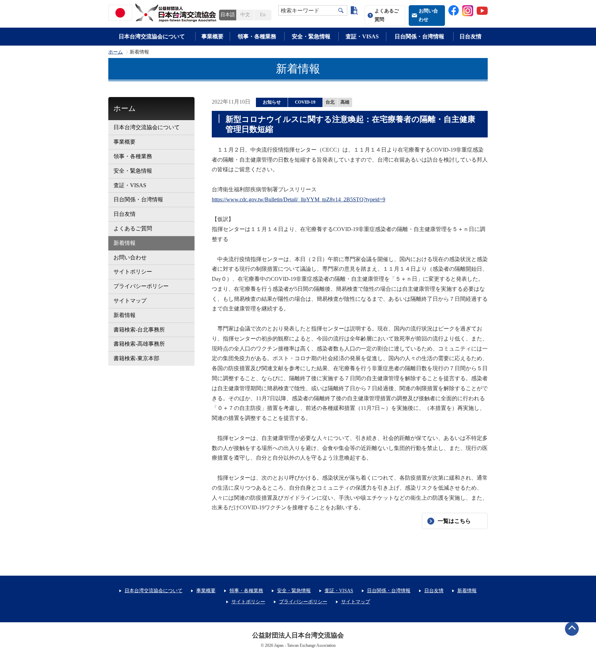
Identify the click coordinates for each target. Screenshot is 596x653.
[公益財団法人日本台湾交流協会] (163, 12)
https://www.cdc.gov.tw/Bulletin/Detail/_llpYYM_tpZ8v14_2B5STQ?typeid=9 (298, 199)
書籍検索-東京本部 (136, 358)
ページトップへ (572, 629)
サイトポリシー (132, 272)
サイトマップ (130, 301)
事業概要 (212, 36)
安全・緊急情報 (311, 36)
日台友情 (470, 36)
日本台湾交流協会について (152, 36)
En (263, 14)
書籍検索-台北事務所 (139, 330)
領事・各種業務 (257, 36)
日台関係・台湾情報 (419, 36)
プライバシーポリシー (141, 286)
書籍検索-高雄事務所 (139, 344)
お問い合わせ (428, 15)
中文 (245, 14)
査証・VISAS (362, 36)
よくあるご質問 (387, 15)
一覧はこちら (454, 521)
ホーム (115, 52)
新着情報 (124, 243)
